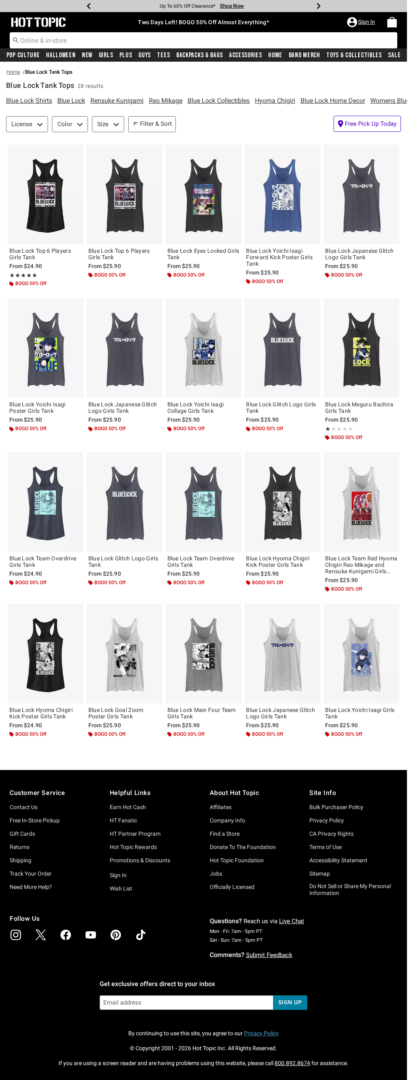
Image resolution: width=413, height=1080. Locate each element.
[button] (362, 22)
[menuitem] (392, 22)
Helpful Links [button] (130, 793)
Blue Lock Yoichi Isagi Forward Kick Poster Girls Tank (279, 257)
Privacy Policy (326, 820)
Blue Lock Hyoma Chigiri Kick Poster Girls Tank (277, 561)
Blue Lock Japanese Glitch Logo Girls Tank (359, 254)
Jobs (216, 873)
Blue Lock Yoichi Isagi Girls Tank (359, 713)
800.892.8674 (292, 1063)
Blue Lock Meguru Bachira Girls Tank (359, 407)
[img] (16, 935)
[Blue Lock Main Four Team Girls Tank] (204, 653)
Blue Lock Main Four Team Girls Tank (201, 713)
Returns (19, 847)
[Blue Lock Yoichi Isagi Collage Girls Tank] (204, 348)
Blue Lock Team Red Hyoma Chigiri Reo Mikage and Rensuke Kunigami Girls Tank (361, 564)
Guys (144, 55)
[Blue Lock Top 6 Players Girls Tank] (45, 194)
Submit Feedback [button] (269, 955)
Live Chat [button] (291, 921)
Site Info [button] (322, 793)
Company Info (227, 820)
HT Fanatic (123, 820)
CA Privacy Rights (331, 833)
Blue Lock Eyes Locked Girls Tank (203, 254)
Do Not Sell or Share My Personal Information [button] (350, 889)
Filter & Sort (156, 123)
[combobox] (203, 40)
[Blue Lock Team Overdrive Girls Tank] (45, 502)
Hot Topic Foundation (237, 860)
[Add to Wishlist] (75, 152)
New (87, 55)
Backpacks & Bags (199, 55)
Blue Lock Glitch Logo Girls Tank (281, 407)
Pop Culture (23, 55)
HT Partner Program (135, 833)
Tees (163, 55)
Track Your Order (31, 873)
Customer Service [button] (37, 793)
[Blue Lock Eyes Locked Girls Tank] (204, 194)
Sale (394, 55)
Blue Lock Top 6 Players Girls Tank (40, 254)
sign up (290, 1002)
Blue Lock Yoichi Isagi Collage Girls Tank (195, 407)
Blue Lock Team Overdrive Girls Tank (42, 561)
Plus (125, 55)
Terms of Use (325, 847)
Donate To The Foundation (243, 847)
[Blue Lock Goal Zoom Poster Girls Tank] (125, 653)
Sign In (118, 875)
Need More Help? (31, 887)
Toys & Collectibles (354, 55)
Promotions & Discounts (140, 860)
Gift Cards (22, 833)
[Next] (319, 6)
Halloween (60, 55)
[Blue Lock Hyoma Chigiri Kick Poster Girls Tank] (282, 502)
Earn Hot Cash (128, 807)
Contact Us (24, 807)
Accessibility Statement (338, 860)
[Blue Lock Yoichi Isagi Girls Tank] (361, 653)
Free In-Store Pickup (35, 820)
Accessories (245, 55)
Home (275, 55)
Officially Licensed (232, 887)
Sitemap (319, 873)
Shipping (20, 860)
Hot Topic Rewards (133, 847)
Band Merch (304, 55)
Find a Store (225, 833)
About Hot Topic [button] (234, 793)
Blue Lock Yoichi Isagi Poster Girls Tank (37, 407)
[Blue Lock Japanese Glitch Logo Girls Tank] (361, 194)
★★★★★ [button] (23, 275)
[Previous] (89, 6)
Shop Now (232, 6)
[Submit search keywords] (16, 40)
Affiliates (221, 807)
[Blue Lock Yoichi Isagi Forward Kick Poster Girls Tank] (282, 194)
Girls (106, 55)
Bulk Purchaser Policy (336, 807)
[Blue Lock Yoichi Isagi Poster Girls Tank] (45, 348)
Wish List (121, 888)
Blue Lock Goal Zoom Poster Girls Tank (116, 713)
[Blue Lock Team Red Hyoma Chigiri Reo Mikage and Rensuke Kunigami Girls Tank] (361, 502)
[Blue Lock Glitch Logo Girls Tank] (282, 348)
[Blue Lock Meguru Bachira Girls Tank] (361, 348)
